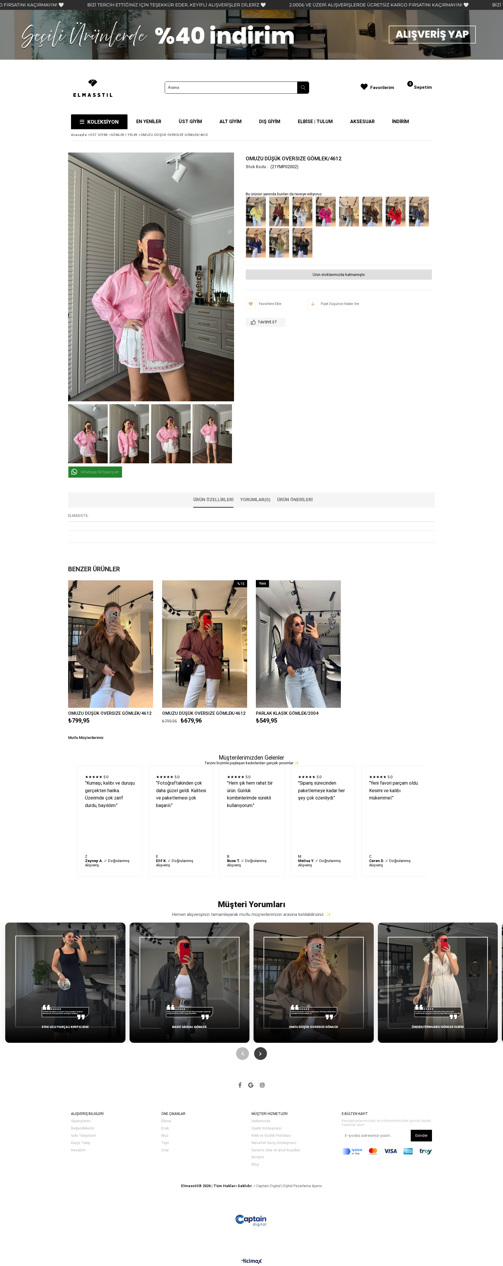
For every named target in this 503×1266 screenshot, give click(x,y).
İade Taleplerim (83, 1136)
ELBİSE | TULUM (315, 121)
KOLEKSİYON (103, 122)
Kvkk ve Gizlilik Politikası (271, 1136)
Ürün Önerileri (295, 499)
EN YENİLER (148, 121)
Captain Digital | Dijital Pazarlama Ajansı (289, 1186)
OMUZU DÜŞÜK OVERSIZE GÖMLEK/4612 (110, 713)
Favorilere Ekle (111, 644)
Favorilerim (382, 87)
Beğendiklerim (82, 1128)
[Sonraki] (260, 1053)
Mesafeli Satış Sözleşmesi (274, 1143)
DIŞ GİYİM (269, 121)
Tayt (165, 1143)
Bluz (165, 1136)
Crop (165, 1150)
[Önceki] (242, 1053)
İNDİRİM (400, 121)
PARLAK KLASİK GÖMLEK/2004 (287, 713)
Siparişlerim (81, 1121)
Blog (255, 1164)
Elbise (166, 1121)
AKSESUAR (362, 121)
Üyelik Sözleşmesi (266, 1128)
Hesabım (78, 1150)
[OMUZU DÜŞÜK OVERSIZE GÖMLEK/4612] (257, 212)
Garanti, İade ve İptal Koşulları (276, 1150)
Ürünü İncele (131, 644)
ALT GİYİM (230, 121)
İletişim (258, 1157)
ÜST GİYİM (190, 121)
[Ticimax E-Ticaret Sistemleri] (251, 1262)
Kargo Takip (80, 1143)
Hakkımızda (261, 1121)
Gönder (421, 1135)
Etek (165, 1128)
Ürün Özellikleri (213, 499)
